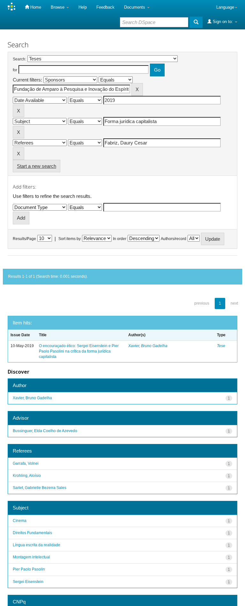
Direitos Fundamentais (32, 533)
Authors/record (173, 239)
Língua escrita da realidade (36, 545)
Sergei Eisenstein (28, 581)
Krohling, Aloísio (27, 475)
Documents (135, 7)
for (15, 70)
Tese (221, 346)
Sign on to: (223, 21)
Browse (58, 7)
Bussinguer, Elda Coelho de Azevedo (45, 431)
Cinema (19, 520)
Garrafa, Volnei (26, 463)
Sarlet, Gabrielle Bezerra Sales (39, 488)
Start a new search (36, 166)
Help (82, 7)
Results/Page (24, 239)
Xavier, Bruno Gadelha (147, 346)
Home (35, 7)
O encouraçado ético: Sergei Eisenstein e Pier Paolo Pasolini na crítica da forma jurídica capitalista (79, 351)
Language (225, 7)
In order (119, 239)
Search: (19, 59)
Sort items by (69, 239)
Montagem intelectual (31, 557)
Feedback (105, 7)
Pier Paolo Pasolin (29, 569)
